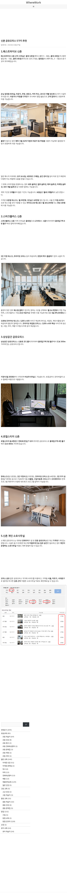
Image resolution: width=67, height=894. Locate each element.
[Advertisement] (33, 22)
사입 (4, 815)
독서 (4, 769)
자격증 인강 (6, 762)
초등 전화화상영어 (9, 746)
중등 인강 (6, 805)
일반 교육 (4, 759)
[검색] (26, 724)
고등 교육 (4, 788)
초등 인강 (6, 740)
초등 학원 (6, 753)
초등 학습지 (6, 736)
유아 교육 (4, 828)
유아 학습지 (6, 831)
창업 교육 (6, 818)
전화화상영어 (7, 775)
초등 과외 (6, 756)
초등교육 (4, 733)
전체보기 (4, 730)
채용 (4, 778)
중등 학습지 (6, 802)
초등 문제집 (6, 749)
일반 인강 (6, 785)
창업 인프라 (6, 821)
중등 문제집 (6, 808)
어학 (4, 772)
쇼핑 (2, 825)
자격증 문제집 (7, 766)
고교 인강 (6, 792)
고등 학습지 (6, 795)
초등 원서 (6, 743)
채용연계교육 (7, 782)
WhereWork (33, 2)
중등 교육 (4, 798)
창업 (2, 811)
